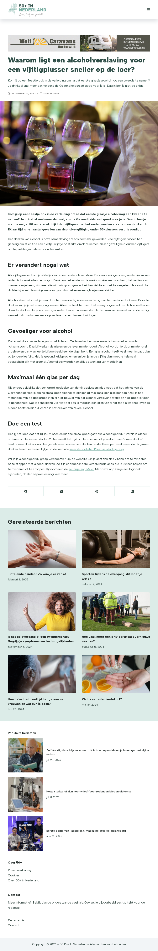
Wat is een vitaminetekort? (102, 699)
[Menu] (148, 9)
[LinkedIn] (132, 491)
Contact (14, 925)
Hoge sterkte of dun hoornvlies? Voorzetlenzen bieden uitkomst (88, 791)
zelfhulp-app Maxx (81, 469)
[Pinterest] (97, 491)
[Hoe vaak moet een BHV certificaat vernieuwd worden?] (116, 611)
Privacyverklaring (19, 870)
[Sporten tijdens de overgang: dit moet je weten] (116, 549)
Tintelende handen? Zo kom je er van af (37, 574)
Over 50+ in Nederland (23, 880)
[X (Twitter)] (61, 491)
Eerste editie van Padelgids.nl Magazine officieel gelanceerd (86, 830)
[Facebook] (26, 491)
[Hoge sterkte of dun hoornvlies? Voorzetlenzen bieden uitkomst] (25, 794)
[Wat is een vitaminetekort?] (116, 674)
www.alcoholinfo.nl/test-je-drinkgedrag (97, 449)
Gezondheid (51, 93)
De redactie (16, 920)
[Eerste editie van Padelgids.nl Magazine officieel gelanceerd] (25, 833)
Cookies (14, 875)
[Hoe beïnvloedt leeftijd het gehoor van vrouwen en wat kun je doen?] (42, 674)
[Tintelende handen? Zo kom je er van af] (42, 549)
